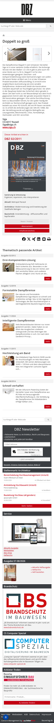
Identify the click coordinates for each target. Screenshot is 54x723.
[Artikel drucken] (48, 239)
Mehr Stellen (27, 506)
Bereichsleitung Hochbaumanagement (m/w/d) (26, 475)
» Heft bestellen (37, 572)
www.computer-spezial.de (15, 664)
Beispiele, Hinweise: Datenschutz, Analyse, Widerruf (22, 465)
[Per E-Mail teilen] (43, 239)
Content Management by (12, 720)
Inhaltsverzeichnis (27, 231)
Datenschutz (34, 714)
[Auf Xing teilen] (33, 240)
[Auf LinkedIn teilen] (38, 240)
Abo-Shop (8, 553)
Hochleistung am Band (16, 353)
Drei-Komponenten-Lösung (19, 260)
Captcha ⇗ (36, 455)
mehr (48, 278)
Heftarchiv (8, 555)
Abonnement (27, 226)
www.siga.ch (9, 127)
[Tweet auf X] (28, 240)
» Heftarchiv (36, 569)
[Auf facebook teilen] (23, 240)
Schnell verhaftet (13, 385)
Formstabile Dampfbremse (19, 290)
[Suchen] (50, 26)
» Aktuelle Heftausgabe (40, 567)
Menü (28, 20)
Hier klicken (30, 452)
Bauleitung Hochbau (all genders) (19, 495)
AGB (26, 714)
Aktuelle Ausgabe (11, 548)
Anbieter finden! (28, 703)
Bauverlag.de (47, 720)
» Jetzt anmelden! (27, 459)
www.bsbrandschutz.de (14, 627)
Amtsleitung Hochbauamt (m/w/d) (20, 485)
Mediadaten (9, 550)
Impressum (46, 714)
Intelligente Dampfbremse (19, 320)
